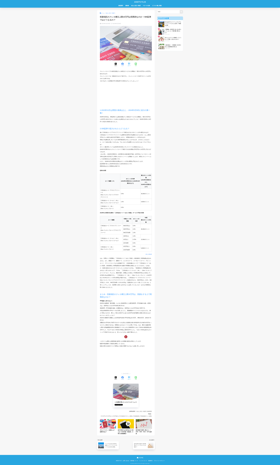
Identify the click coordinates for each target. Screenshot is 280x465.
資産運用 (120, 5)
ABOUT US (119, 460)
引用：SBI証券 (148, 254)
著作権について (134, 460)
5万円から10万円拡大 (112, 416)
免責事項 (150, 460)
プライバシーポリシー (159, 460)
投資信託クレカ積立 (146, 416)
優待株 (127, 5)
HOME (140, 458)
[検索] (181, 11)
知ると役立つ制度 (136, 5)
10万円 (103, 416)
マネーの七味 (146, 5)
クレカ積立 (130, 416)
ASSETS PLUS (140, 2)
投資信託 (137, 416)
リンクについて (143, 460)
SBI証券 (123, 416)
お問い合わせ (126, 460)
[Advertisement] (126, 94)
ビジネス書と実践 (157, 5)
